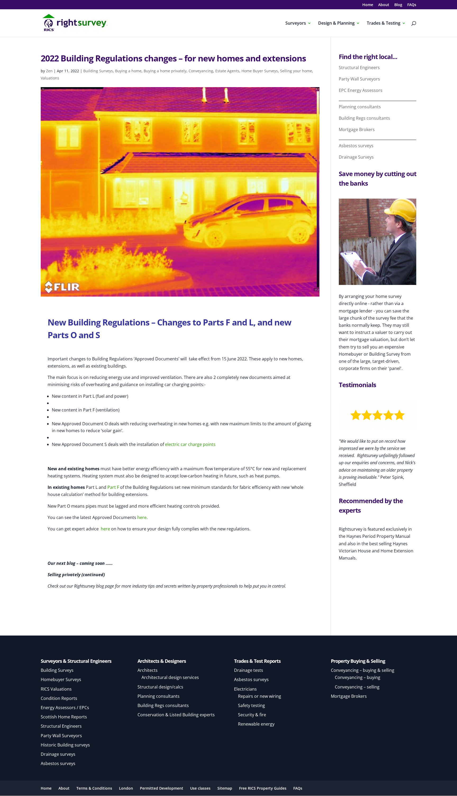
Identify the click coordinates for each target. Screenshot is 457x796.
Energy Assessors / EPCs (65, 707)
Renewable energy (256, 724)
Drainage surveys (58, 754)
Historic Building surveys (65, 745)
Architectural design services (170, 677)
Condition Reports (59, 698)
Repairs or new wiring (259, 696)
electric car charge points (190, 444)
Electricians (245, 689)
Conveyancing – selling (357, 687)
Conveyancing (201, 70)
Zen (49, 70)
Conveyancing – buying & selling (362, 670)
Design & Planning (336, 23)
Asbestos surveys (356, 146)
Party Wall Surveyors (359, 79)
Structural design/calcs (160, 687)
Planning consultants (360, 107)
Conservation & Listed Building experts (176, 715)
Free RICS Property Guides (262, 788)
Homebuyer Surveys (61, 679)
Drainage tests (248, 670)
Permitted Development (161, 788)
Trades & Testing (383, 23)
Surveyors (295, 23)
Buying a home (128, 70)
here (142, 517)
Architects (148, 670)
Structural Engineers (359, 67)
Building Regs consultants (364, 118)
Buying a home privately (165, 70)
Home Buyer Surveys (259, 70)
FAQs (411, 5)
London (126, 788)
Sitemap (224, 788)
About (383, 5)
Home (367, 5)
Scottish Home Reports (64, 717)
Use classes (200, 788)
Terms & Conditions (94, 788)
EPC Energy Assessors (360, 90)
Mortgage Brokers (357, 129)
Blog (398, 5)
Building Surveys (98, 70)
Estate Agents (227, 70)
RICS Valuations (56, 689)
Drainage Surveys (356, 157)
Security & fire (252, 715)
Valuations (50, 78)
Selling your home (296, 70)
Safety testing (251, 705)
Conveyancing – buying (357, 677)
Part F (113, 487)
